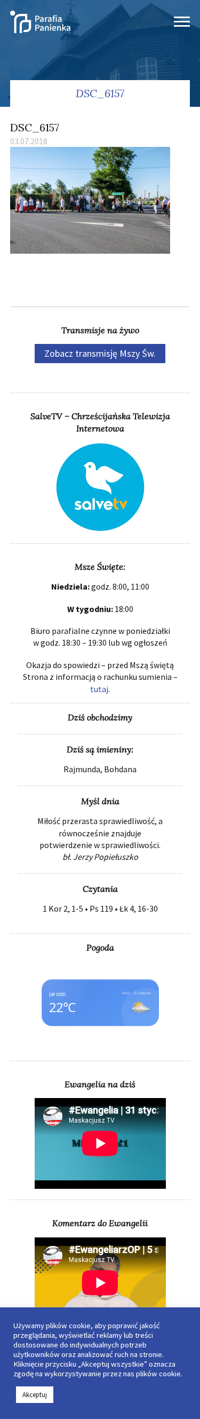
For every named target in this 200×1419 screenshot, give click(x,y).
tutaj (99, 689)
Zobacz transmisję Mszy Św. (100, 353)
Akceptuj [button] (34, 1394)
